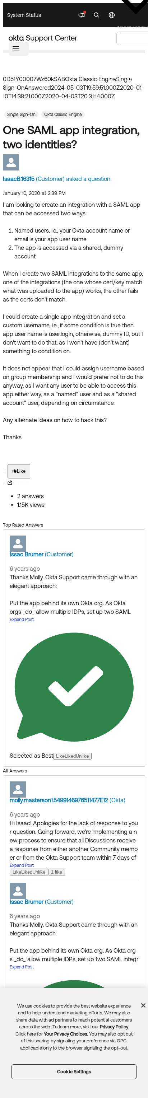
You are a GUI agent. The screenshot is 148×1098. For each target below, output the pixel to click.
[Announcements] (81, 15)
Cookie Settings (74, 1071)
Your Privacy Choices (65, 1034)
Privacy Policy (114, 1026)
